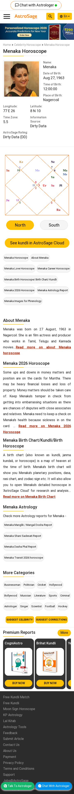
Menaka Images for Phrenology (22, 301)
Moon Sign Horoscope (19, 709)
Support (9, 775)
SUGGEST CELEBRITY (19, 619)
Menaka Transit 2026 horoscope (23, 557)
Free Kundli (11, 703)
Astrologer (10, 606)
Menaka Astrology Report (53, 290)
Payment (9, 757)
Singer (24, 606)
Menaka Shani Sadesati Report (22, 535)
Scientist (36, 606)
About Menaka (40, 257)
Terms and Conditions (18, 769)
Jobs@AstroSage (16, 781)
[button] (5, 31)
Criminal (65, 595)
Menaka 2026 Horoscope (19, 290)
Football (50, 606)
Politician (29, 584)
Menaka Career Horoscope (53, 268)
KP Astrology (12, 715)
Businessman (12, 584)
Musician (25, 595)
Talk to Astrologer (20, 786)
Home (7, 44)
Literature (39, 595)
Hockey (62, 606)
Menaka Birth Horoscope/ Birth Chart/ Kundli (30, 279)
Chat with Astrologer (35, 5)
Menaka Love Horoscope (19, 268)
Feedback (10, 733)
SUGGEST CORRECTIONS (51, 619)
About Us (9, 751)
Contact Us (11, 745)
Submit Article (13, 739)
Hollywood (55, 584)
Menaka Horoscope (16, 257)
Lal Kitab (9, 721)
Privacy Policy (13, 763)
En (66, 16)
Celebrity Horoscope (27, 44)
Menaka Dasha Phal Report (20, 546)
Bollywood (10, 595)
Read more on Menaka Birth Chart (29, 497)
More (64, 633)
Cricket (42, 584)
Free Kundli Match (16, 697)
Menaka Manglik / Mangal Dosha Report (28, 524)
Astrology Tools (14, 727)
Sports (53, 595)
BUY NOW (18, 683)
